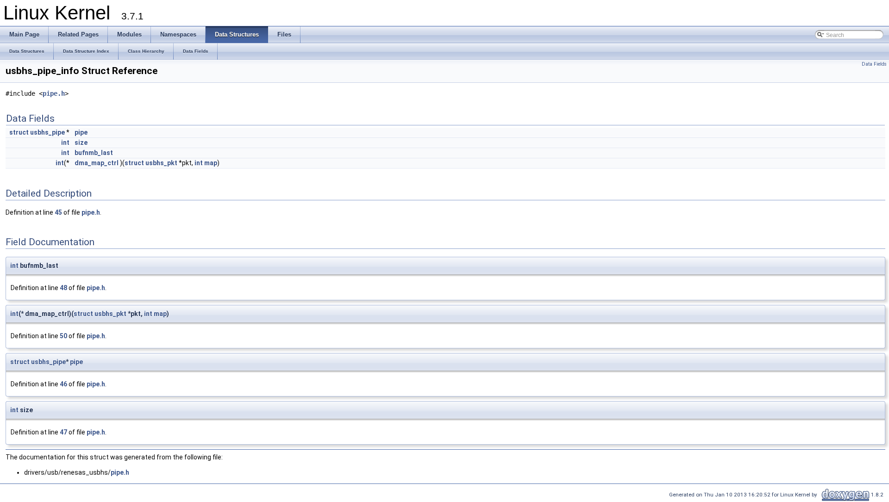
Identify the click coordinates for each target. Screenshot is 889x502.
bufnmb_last (94, 152)
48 (63, 287)
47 (63, 432)
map (210, 163)
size (81, 142)
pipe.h (54, 93)
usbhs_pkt (161, 163)
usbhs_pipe (47, 132)
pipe (81, 132)
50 (63, 336)
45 (58, 212)
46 (63, 384)
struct (19, 132)
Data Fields (874, 64)
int (65, 142)
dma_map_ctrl (97, 163)
